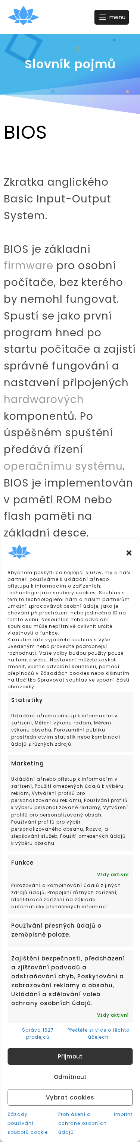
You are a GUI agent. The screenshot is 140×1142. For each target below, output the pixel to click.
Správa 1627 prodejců (38, 1033)
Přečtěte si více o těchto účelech (99, 1033)
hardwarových (44, 399)
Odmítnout (70, 1077)
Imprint (123, 1114)
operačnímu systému (63, 466)
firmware (28, 265)
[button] (129, 553)
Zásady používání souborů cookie (27, 1123)
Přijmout (70, 1056)
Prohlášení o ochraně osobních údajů (82, 1123)
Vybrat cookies (70, 1097)
